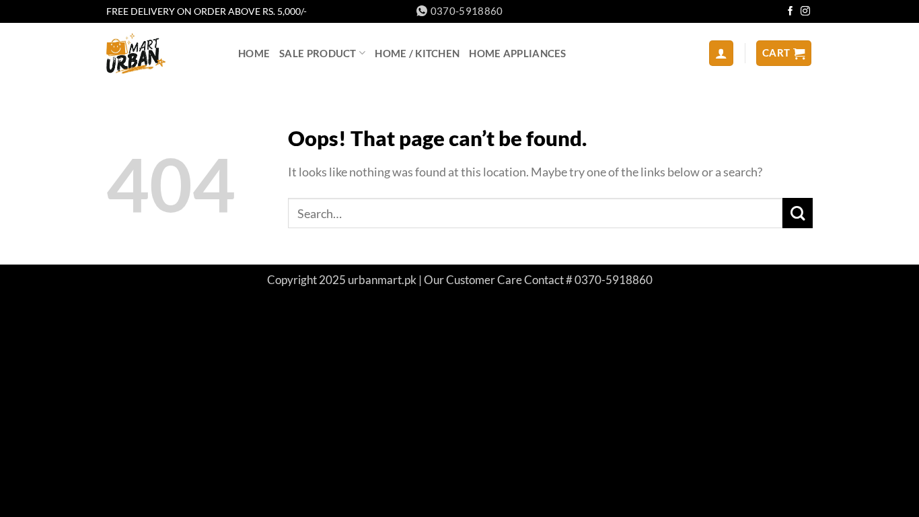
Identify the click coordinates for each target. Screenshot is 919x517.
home (254, 53)
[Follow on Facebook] (790, 12)
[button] (721, 52)
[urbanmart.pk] (162, 53)
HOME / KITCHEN (417, 53)
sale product (318, 53)
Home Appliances (517, 53)
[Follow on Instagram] (805, 12)
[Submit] (797, 213)
